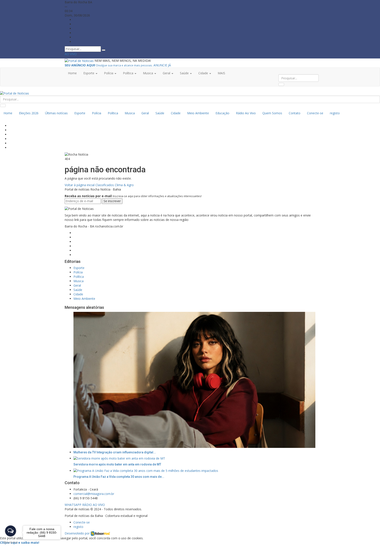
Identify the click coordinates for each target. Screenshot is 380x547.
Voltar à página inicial (80, 185)
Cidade (176, 113)
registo (335, 113)
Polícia (96, 113)
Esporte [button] (89, 73)
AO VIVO (71, 54)
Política (113, 113)
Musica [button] (148, 73)
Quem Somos (272, 113)
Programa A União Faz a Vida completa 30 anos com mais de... (118, 476)
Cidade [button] (203, 73)
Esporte (79, 113)
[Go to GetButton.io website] (11, 542)
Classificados (104, 185)
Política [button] (128, 73)
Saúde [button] (185, 73)
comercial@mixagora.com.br (93, 494)
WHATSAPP (73, 505)
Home (72, 73)
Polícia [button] (109, 73)
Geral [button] (167, 73)
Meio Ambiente (198, 113)
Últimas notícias (56, 113)
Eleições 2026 (28, 113)
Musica (130, 113)
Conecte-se (315, 113)
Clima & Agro (124, 185)
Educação (222, 113)
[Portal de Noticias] (80, 60)
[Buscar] (103, 50)
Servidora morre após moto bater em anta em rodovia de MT (117, 464)
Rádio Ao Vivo (246, 113)
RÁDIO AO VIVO (93, 505)
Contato (294, 113)
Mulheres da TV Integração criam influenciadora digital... (114, 452)
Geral (145, 113)
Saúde (159, 113)
